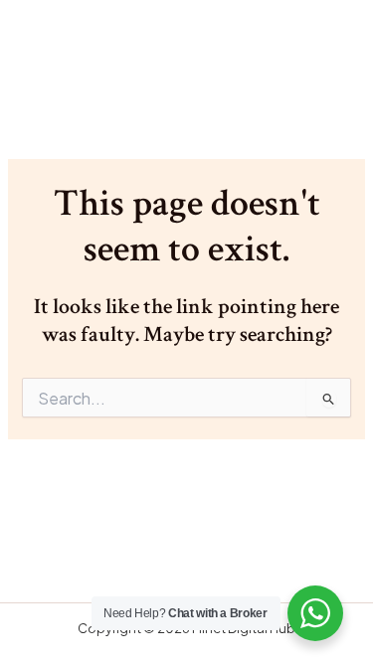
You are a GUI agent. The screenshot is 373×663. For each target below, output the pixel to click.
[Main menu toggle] (327, 51)
